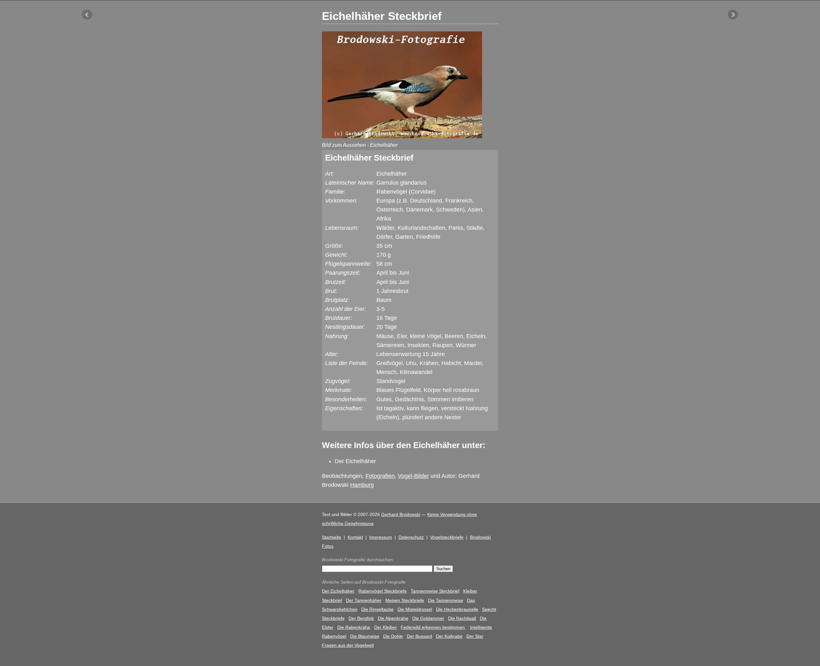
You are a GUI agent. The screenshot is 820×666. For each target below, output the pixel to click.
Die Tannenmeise (445, 600)
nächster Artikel (733, 15)
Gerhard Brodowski (400, 514)
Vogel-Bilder (413, 476)
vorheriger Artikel (87, 15)
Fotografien (380, 476)
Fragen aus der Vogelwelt (348, 645)
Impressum (380, 537)
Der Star (474, 636)
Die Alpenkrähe (393, 618)
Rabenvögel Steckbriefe (382, 591)
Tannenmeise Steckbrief (435, 591)
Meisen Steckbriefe (404, 600)
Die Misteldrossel (415, 609)
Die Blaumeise (364, 636)
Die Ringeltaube (377, 609)
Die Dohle (393, 636)
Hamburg (362, 485)
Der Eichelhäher (355, 461)
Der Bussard (419, 636)
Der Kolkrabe (449, 636)
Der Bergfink (361, 618)
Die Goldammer (428, 618)
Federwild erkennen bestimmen (433, 627)
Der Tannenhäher (363, 600)
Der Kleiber (385, 627)
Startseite (331, 537)
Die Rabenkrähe (353, 627)
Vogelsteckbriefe (446, 537)
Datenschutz (411, 537)
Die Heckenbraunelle (457, 609)
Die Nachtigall (462, 618)
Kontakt (355, 537)
